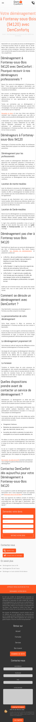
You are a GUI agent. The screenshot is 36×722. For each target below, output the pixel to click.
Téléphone (18, 673)
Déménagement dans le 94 (10, 565)
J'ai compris (18, 720)
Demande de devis (18, 654)
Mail (18, 680)
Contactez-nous (18, 707)
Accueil (18, 631)
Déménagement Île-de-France (11, 568)
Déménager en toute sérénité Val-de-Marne (15, 571)
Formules (18, 637)
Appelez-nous (33, 3)
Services (18, 642)
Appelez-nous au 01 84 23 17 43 (18, 587)
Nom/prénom (18, 666)
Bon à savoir (18, 648)
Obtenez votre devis (18, 535)
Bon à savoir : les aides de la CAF (10, 460)
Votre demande (18, 688)
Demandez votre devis (18, 591)
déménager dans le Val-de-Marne (13, 494)
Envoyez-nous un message (14, 555)
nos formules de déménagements (21, 251)
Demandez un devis (7, 113)
